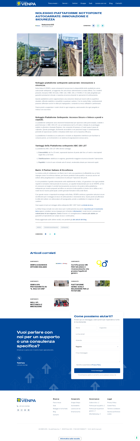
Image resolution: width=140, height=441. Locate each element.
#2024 (39, 227)
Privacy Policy (96, 365)
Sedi (54, 405)
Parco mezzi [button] (52, 3)
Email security (75, 412)
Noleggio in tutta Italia (60, 409)
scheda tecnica (87, 205)
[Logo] (26, 400)
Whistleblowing (94, 414)
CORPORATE (34, 261)
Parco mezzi (57, 402)
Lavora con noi (75, 409)
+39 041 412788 (24, 406)
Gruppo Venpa (75, 402)
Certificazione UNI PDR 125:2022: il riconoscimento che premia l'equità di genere (80, 269)
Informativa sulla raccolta (70, 439)
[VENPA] (26, 3)
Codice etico (93, 402)
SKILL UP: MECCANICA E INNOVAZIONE (36, 304)
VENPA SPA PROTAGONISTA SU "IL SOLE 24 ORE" (38, 287)
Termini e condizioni (113, 409)
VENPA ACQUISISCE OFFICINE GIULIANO (38, 266)
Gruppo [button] (83, 3)
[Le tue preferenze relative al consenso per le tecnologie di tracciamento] (136, 437)
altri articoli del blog (79, 219)
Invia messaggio (97, 370)
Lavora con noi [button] (100, 3)
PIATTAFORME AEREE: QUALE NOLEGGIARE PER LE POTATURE (80, 288)
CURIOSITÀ (75, 281)
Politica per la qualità (96, 405)
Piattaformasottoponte (51, 227)
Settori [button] (75, 3)
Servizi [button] (64, 3)
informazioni (77, 211)
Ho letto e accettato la (88, 365)
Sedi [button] (90, 3)
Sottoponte (64, 227)
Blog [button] (111, 3)
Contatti (119, 3)
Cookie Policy (111, 405)
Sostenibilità (75, 405)
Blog (54, 412)
